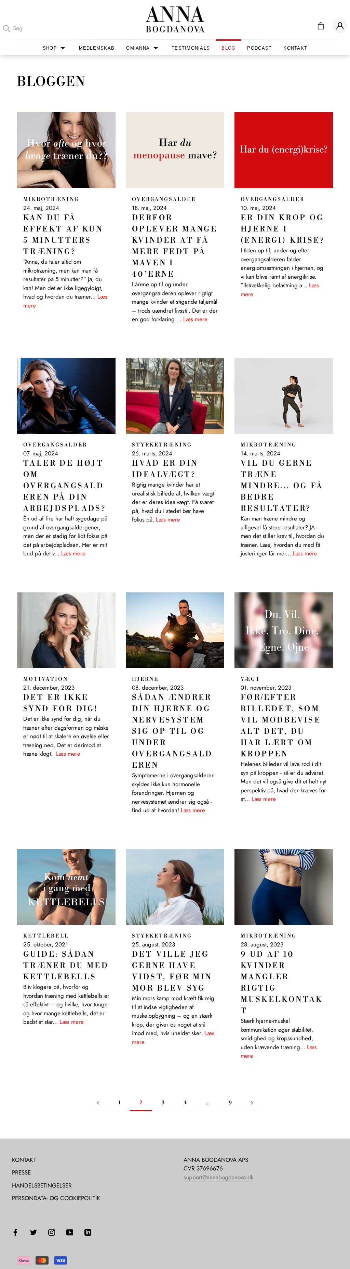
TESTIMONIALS (191, 48)
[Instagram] (51, 1232)
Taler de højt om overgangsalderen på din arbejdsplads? (64, 486)
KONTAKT (295, 48)
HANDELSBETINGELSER (42, 1185)
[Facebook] (15, 1232)
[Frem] (251, 1103)
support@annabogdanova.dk (218, 1177)
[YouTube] (69, 1232)
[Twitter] (33, 1232)
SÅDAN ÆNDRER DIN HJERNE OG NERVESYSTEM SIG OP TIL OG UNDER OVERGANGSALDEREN (172, 731)
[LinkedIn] (87, 1232)
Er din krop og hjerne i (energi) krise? (283, 229)
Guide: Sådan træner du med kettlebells (66, 966)
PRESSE (21, 1172)
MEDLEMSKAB (97, 48)
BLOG (228, 48)
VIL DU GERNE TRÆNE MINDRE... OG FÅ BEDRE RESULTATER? (282, 486)
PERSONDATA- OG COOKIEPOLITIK (56, 1198)
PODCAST (259, 48)
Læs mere (195, 319)
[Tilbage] (98, 1103)
